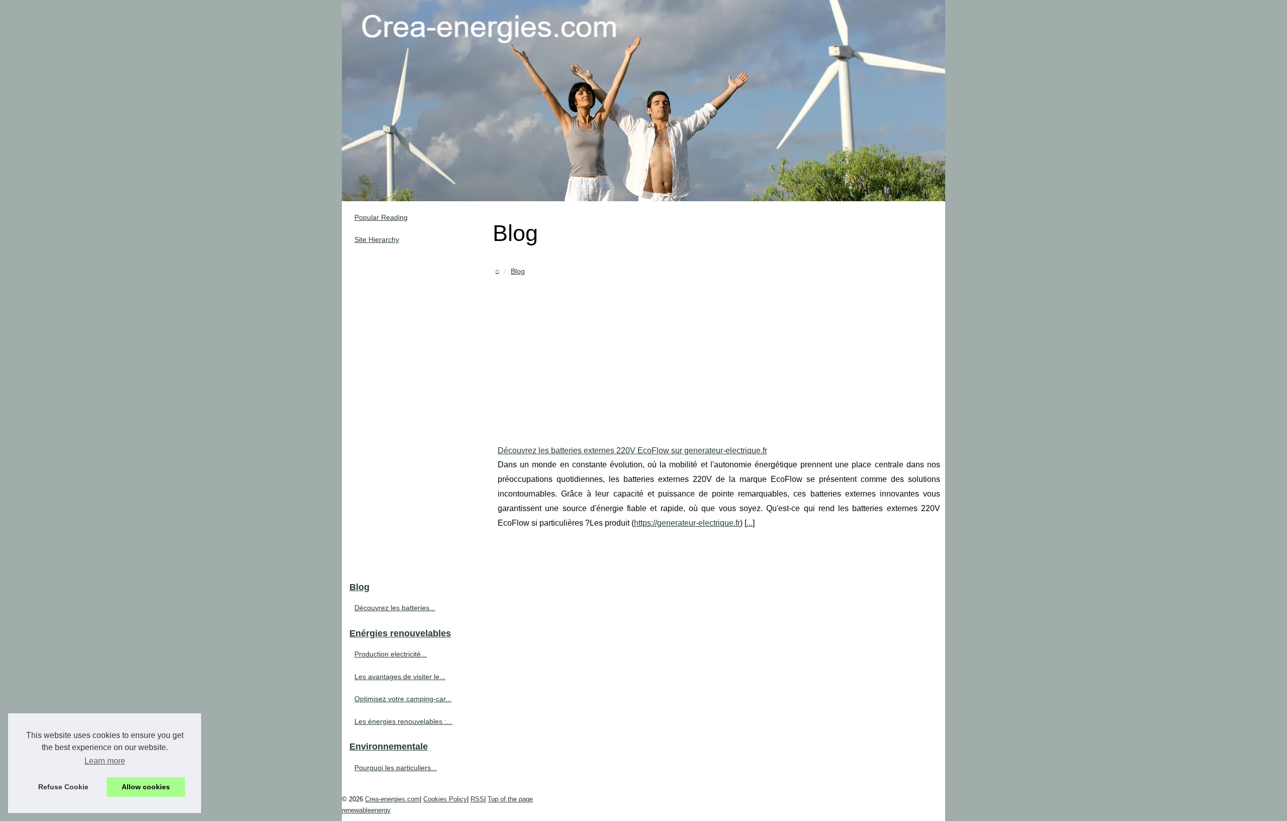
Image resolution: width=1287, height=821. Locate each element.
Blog (518, 271)
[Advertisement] (719, 353)
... (750, 523)
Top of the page (510, 799)
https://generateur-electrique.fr (687, 523)
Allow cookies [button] (146, 787)
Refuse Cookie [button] (63, 787)
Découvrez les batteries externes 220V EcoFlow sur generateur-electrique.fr (632, 450)
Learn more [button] (104, 761)
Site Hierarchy (376, 239)
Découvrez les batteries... (394, 608)
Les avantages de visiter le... (399, 677)
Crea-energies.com (392, 799)
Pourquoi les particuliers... (395, 768)
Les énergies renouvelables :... (403, 721)
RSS (477, 799)
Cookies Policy (445, 799)
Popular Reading (381, 217)
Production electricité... (390, 654)
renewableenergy (366, 810)
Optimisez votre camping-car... (402, 699)
